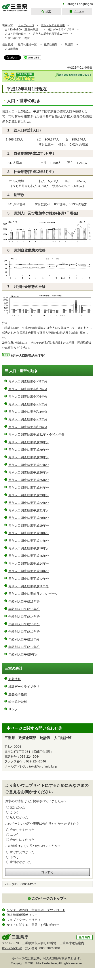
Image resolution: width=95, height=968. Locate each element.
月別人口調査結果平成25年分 (28, 480)
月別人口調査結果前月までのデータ (33, 593)
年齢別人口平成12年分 (24, 631)
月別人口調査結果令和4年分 (27, 412)
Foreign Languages (79, 4)
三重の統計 (14, 668)
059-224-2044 (30, 756)
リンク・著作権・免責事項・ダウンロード (36, 910)
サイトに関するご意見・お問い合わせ (33, 925)
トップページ (26, 25)
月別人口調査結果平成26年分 (28, 472)
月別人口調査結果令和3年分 (27, 419)
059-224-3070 (12, 948)
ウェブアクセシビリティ (24, 919)
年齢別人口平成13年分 (24, 624)
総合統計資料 (17, 702)
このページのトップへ (49, 898)
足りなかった (19, 817)
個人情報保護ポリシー (22, 915)
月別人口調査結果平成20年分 (28, 518)
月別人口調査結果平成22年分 (28, 503)
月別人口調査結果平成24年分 (28, 487)
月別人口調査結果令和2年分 (27, 427)
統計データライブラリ (61, 29)
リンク (13, 709)
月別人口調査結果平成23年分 (28, 495)
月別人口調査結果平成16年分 (28, 548)
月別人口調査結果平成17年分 (28, 541)
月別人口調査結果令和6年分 (27, 396)
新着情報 (14, 679)
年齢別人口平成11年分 (23, 639)
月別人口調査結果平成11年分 (28, 586)
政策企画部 (50, 44)
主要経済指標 (17, 694)
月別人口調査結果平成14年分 (28, 563)
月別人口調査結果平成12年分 (50, 33)
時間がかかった (20, 862)
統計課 (69, 44)
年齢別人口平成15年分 (24, 609)
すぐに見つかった (22, 852)
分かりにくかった (22, 839)
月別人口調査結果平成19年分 (28, 525)
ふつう (14, 812)
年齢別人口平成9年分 (23, 654)
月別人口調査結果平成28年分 (28, 457)
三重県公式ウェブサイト (15, 7)
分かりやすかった (22, 829)
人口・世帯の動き (15, 33)
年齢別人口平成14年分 (24, 616)
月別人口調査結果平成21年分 (28, 510)
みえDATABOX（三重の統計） (23, 29)
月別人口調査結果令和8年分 (27, 381)
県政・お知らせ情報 (53, 25)
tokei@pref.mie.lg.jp (43, 766)
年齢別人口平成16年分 (24, 601)
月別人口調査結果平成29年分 (28, 449)
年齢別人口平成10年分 (24, 647)
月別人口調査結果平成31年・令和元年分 (36, 434)
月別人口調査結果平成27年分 (28, 465)
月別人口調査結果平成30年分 (28, 442)
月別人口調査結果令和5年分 (27, 404)
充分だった (17, 807)
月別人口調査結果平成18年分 (28, 533)
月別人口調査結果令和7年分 (27, 389)
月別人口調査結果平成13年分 (28, 571)
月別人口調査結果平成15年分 (28, 556)
